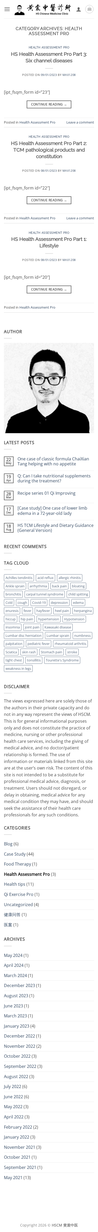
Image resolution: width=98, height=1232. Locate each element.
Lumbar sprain (58, 635)
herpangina (83, 610)
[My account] (78, 9)
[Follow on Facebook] (40, 1213)
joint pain (32, 627)
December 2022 (19, 1036)
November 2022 (19, 1046)
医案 (8, 925)
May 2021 (13, 1177)
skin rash (29, 652)
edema (78, 602)
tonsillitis (34, 660)
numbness (82, 635)
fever (27, 610)
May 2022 (13, 1107)
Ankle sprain (15, 586)
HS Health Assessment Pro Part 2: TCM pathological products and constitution (49, 149)
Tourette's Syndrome (62, 660)
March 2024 (15, 975)
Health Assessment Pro (49, 47)
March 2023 (15, 1016)
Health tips (14, 884)
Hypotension (74, 619)
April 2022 (14, 1117)
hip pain (27, 619)
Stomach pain (51, 652)
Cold (9, 602)
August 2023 (16, 996)
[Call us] (57, 1213)
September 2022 (20, 1066)
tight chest (13, 660)
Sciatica (11, 652)
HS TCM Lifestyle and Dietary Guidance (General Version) (56, 528)
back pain (59, 586)
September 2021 (20, 1167)
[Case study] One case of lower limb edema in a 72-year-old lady (52, 511)
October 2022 (17, 1056)
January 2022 (16, 1137)
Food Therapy (17, 864)
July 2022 (12, 1086)
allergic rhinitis (70, 577)
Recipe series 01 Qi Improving (47, 493)
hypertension (48, 619)
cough (22, 602)
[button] (7, 9)
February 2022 (18, 1127)
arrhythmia (38, 586)
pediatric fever (38, 643)
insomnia (12, 627)
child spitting (78, 594)
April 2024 (14, 965)
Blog (8, 844)
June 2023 (13, 1006)
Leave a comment (80, 122)
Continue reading (49, 104)
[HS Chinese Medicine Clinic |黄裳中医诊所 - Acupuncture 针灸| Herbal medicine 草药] (43, 9)
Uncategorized (18, 904)
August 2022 (16, 1076)
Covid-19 (39, 602)
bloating (78, 586)
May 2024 (13, 955)
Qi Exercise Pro (18, 894)
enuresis (12, 610)
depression (59, 602)
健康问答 (12, 914)
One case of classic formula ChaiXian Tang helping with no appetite (53, 461)
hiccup (10, 619)
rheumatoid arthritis (70, 643)
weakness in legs (18, 668)
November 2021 (19, 1147)
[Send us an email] (49, 1213)
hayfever (43, 610)
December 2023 (19, 985)
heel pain (62, 610)
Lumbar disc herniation (23, 635)
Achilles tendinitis (18, 577)
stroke (72, 652)
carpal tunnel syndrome (44, 594)
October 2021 (17, 1157)
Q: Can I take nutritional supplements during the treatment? (54, 478)
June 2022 (13, 1097)
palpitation (13, 643)
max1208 (69, 75)
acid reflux (45, 577)
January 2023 (16, 1026)
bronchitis (13, 594)
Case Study (15, 854)
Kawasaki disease (57, 627)
